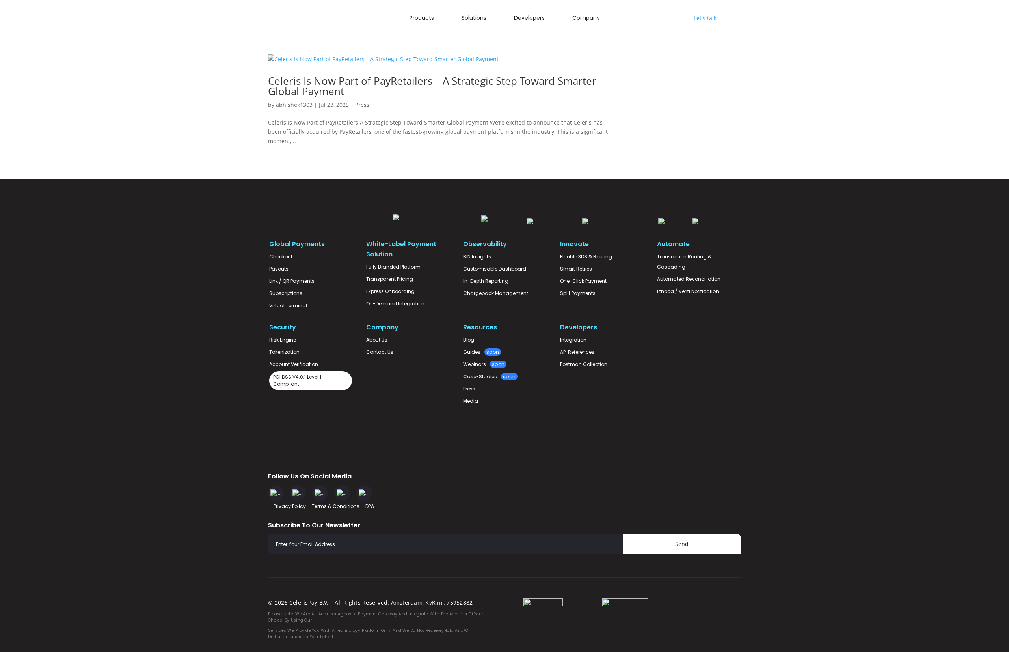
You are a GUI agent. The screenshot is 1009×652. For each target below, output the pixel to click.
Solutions (474, 18)
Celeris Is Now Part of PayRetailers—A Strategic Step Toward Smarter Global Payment (432, 86)
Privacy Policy (290, 506)
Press (362, 104)
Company (586, 18)
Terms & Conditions (335, 506)
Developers (529, 18)
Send (682, 543)
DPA (369, 506)
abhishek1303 (294, 104)
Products (422, 18)
